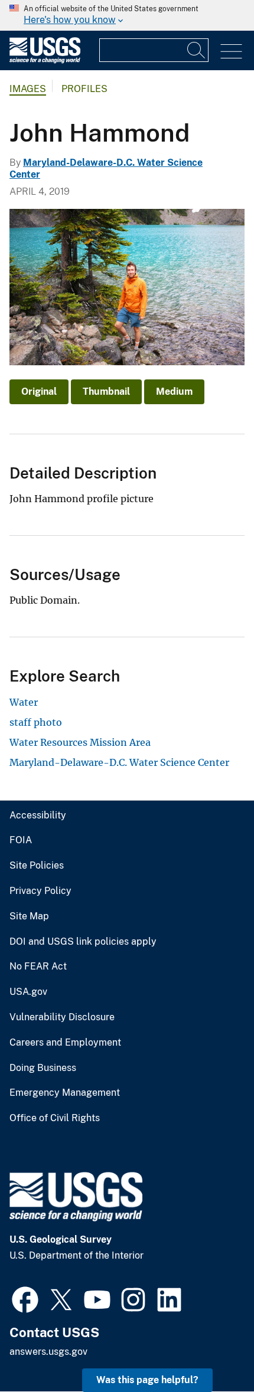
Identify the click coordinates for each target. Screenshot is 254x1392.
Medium (174, 391)
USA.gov (28, 992)
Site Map (29, 916)
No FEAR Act (38, 966)
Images (27, 88)
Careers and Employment (65, 1042)
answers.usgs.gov (48, 1351)
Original (39, 391)
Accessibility (37, 815)
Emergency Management (64, 1093)
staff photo (35, 722)
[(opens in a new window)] (25, 1298)
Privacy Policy (40, 891)
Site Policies (36, 865)
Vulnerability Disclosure (62, 1017)
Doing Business (42, 1068)
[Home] (44, 60)
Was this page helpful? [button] (147, 1380)
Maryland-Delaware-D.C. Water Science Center (119, 762)
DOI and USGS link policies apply (83, 941)
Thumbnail (106, 391)
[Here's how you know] (127, 15)
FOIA (20, 840)
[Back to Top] (211, 1349)
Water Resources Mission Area (80, 742)
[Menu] (231, 51)
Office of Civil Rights (54, 1118)
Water (23, 702)
